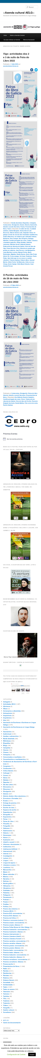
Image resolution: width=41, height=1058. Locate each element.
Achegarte (6, 702)
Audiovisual (7, 734)
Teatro (9, 229)
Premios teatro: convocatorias (13, 950)
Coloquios (6, 755)
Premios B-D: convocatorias (12, 913)
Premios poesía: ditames (11, 948)
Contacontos (7, 225)
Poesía (5, 902)
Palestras (6, 893)
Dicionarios (7, 787)
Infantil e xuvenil (8, 227)
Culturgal (6, 773)
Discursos (6, 789)
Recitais (6, 971)
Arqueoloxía (7, 715)
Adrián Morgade (14, 231)
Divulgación (15, 225)
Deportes (6, 782)
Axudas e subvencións (10, 736)
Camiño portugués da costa (11, 399)
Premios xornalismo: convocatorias (15, 959)
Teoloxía (6, 994)
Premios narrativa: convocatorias (14, 941)
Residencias (7, 973)
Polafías (6, 904)
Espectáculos (7, 812)
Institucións (7, 847)
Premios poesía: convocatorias (13, 946)
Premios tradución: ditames (12, 957)
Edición (5, 794)
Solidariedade (8, 985)
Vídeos (5, 1005)
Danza (5, 778)
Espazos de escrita (9, 810)
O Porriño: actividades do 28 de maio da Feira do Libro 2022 (15, 278)
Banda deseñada (8, 738)
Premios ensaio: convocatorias (13, 923)
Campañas (6, 748)
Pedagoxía (6, 895)
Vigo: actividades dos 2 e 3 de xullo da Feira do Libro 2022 (16, 57)
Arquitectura (7, 718)
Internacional (7, 851)
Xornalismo (7, 1012)
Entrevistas (7, 805)
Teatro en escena (9, 989)
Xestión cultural (8, 1010)
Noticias (6, 881)
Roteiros (6, 978)
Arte (4, 720)
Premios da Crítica (9, 918)
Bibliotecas (7, 741)
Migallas (13, 254)
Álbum (5, 709)
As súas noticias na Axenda (12, 40)
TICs (4, 998)
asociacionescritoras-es (10, 66)
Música (5, 876)
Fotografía (6, 826)
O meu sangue (14, 256)
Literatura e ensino (9, 865)
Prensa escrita (8, 964)
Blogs (5, 745)
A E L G (5, 1020)
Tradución (6, 1003)
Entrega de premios (10, 803)
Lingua (5, 860)
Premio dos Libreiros (10, 909)
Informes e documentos (11, 844)
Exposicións (7, 817)
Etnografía (6, 814)
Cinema (5, 752)
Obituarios (6, 886)
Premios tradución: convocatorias (14, 955)
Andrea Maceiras (8, 237)
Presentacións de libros (11, 966)
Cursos (5, 775)
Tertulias (6, 996)
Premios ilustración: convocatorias (15, 929)
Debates (6, 780)
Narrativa (6, 879)
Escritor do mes (8, 807)
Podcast (6, 899)
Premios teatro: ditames (11, 952)
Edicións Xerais (15, 244)
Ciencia (5, 750)
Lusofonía (6, 867)
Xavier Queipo (12, 264)
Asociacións (7, 732)
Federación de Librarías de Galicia (13, 246)
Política (5, 906)
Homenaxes (7, 835)
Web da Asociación (29, 40)
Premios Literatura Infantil (12, 936)
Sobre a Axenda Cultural (17, 35)
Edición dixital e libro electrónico (14, 796)
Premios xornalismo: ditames (13, 962)
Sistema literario (8, 980)
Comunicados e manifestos (12, 757)
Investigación (7, 856)
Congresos (6, 766)
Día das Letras (8, 784)
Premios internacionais (11, 934)
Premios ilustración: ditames (13, 932)
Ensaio (5, 801)
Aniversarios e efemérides (12, 711)
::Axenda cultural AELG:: (18, 12)
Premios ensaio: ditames (11, 925)
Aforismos (6, 706)
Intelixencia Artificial (10, 849)
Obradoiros (7, 888)
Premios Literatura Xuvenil (12, 939)
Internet (5, 853)
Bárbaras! (6, 238)
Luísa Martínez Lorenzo (10, 252)
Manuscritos (7, 870)
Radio (5, 969)
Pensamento (7, 897)
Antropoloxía (7, 713)
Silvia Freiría (12, 262)
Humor (5, 837)
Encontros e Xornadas (10, 798)
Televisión (6, 991)
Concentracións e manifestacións (14, 759)
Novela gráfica (8, 883)
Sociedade (6, 982)
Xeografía (6, 1008)
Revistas (6, 975)
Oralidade (6, 890)
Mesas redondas (8, 874)
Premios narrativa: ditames (12, 943)
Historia (5, 395)
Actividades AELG (9, 704)
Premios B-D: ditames (10, 916)
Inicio (5, 35)
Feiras (5, 819)
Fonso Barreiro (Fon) (13, 248)
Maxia (5, 872)
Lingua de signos (9, 863)
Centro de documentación (12, 1023)
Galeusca (6, 828)
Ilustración (6, 840)
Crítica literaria (8, 771)
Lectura (5, 858)
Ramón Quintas (15, 260)
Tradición (6, 1001)
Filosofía (6, 824)
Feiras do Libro (8, 821)
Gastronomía (7, 831)
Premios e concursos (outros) (13, 920)
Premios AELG (8, 911)
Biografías (6, 743)
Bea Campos (14, 238)
